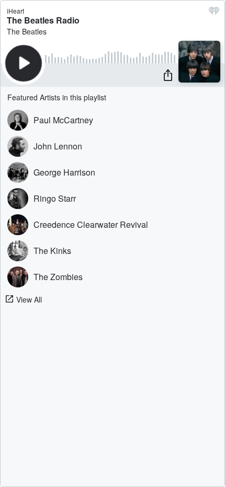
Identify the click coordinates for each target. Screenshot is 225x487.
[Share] (168, 74)
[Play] (23, 63)
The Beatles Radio (43, 20)
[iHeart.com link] (214, 13)
